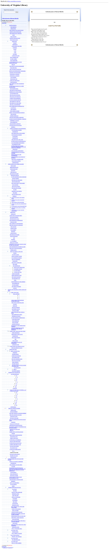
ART (14, 237)
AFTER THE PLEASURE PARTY (16, 215)
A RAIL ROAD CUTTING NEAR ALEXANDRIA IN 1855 (15, 478)
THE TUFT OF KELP (16, 186)
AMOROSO (15, 352)
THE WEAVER (13, 226)
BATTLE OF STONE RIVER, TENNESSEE (17, 71)
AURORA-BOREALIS (14, 115)
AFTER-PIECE (13, 406)
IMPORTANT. (15, 44)
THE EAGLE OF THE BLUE (15, 96)
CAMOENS (13, 422)
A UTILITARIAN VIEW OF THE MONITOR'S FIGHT (15, 63)
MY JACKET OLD (13, 447)
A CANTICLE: (13, 107)
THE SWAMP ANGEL (14, 88)
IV (16, 380)
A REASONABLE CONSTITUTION (16, 479)
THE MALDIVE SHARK (16, 188)
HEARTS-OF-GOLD (14, 455)
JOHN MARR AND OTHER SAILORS (16, 164)
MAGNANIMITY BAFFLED (15, 123)
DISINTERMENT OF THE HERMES (18, 281)
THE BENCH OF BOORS (14, 234)
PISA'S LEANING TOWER (17, 256)
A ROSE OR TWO (13, 349)
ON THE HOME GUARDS (17, 130)
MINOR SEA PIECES (15, 175)
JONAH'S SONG (15, 531)
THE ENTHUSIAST (14, 236)
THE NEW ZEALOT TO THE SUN (16, 225)
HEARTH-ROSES (15, 354)
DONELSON (14, 41)
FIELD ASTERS (15, 322)
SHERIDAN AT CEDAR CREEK (16, 91)
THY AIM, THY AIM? (14, 418)
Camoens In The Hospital (14, 423)
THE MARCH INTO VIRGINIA (16, 33)
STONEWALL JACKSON (14, 74)
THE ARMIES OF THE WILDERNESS (16, 83)
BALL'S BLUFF (13, 36)
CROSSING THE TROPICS (17, 191)
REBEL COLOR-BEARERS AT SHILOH (16, 112)
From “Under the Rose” (15, 535)
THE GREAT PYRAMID (16, 286)
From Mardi (14, 489)
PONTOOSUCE (13, 457)
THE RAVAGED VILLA (14, 218)
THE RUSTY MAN (13, 416)
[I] (16, 375)
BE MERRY (15, 498)
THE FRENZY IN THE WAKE (15, 103)
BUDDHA (13, 239)
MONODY (13, 231)
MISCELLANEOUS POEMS (14, 408)
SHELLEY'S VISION (14, 242)
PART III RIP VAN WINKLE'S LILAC (17, 346)
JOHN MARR (13, 165)
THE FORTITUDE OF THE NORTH (18, 133)
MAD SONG (15, 523)
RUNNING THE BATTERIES (15, 72)
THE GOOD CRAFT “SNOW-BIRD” (18, 183)
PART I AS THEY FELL (15, 351)
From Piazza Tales (14, 538)
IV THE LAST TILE (18, 272)
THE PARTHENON (16, 265)
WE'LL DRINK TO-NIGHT (17, 533)
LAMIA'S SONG (13, 228)
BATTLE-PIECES (12, 25)
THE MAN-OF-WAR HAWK (17, 180)
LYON (13, 35)
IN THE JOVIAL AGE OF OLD (15, 443)
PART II (14, 369)
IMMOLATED (13, 410)
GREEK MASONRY (15, 273)
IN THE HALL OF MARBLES (15, 439)
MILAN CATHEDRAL (16, 259)
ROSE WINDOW (15, 362)
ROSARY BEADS (15, 363)
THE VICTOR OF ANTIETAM (15, 69)
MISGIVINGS (13, 28)
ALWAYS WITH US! (16, 324)
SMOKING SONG (15, 505)
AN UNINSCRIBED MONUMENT (17, 142)
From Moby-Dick (14, 530)
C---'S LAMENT (13, 241)
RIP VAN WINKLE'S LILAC (17, 347)
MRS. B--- (12, 430)
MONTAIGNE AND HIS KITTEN (16, 425)
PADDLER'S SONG (15, 527)
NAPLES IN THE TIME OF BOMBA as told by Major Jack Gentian (18, 390)
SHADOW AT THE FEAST (15, 429)
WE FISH (15, 490)
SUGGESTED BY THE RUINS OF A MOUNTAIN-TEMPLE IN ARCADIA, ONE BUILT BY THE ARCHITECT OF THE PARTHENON (17, 469)
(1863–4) (11, 84)
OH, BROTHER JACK (16, 539)
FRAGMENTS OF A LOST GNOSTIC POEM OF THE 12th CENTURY (17, 245)
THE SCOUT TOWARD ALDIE (17, 159)
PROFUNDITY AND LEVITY (17, 334)
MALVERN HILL (13, 67)
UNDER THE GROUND (16, 355)
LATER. (14, 49)
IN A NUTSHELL (13, 484)
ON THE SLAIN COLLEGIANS (16, 125)
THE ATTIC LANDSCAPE (17, 262)
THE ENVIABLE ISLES (16, 194)
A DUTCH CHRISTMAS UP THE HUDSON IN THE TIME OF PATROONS (17, 329)
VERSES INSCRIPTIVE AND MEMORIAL (18, 128)
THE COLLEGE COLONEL (15, 95)
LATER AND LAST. (15, 55)
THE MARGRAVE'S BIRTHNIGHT (16, 220)
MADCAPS (15, 305)
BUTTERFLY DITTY (16, 309)
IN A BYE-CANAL (15, 254)
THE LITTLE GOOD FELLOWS (17, 302)
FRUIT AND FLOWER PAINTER (16, 435)
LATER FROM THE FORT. (17, 46)
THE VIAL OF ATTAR (16, 360)
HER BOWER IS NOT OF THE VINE (18, 516)
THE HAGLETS (13, 172)
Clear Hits (4, 23)
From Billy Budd (14, 541)
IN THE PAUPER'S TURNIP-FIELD (18, 317)
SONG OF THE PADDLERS (17, 492)
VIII (16, 386)
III (16, 378)
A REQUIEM (15, 149)
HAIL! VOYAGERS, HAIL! (17, 528)
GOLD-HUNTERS (15, 519)
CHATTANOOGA (13, 82)
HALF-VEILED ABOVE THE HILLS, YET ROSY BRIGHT (18, 521)
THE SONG (15, 501)
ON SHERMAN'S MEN (16, 144)
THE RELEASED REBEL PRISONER (16, 117)
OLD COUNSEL (15, 184)
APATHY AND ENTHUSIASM (15, 31)
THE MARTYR (13, 109)
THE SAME (15, 264)
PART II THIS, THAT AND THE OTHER (17, 331)
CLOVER (15, 304)
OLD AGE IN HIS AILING (15, 454)
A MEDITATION (15, 162)
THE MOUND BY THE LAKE (17, 139)
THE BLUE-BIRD (15, 310)
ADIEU (13, 486)
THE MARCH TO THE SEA (15, 101)
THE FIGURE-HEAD (16, 181)
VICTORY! (15, 54)
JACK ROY (13, 170)
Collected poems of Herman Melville (10, 18)
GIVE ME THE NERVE (14, 446)
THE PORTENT (13, 27)
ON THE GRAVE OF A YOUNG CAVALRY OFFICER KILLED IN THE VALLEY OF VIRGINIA (18, 147)
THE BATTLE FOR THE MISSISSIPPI (16, 66)
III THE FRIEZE (17, 270)
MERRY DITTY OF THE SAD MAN (16, 431)
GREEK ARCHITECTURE (16, 275)
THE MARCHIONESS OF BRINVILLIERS (17, 246)
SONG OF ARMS (15, 510)
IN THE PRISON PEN (14, 93)
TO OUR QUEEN (17, 367)
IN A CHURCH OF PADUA (17, 257)
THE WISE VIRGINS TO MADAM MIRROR (17, 413)
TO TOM (13, 466)
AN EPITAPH (15, 136)
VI (16, 383)
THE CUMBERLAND (14, 57)
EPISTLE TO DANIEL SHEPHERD (16, 461)
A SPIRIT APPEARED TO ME (15, 444)
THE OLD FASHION (16, 307)
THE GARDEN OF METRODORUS (16, 223)
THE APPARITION (13, 122)
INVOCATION (15, 503)
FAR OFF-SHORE (15, 178)
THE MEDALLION (13, 436)
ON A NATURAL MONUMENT (17, 150)
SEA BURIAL (15, 500)
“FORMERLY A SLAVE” (14, 120)
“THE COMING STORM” (14, 111)
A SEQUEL (15, 388)
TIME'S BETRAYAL (16, 332)
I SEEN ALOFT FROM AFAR (19, 267)
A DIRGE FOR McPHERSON (15, 98)
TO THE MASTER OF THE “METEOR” (18, 176)
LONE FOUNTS (13, 233)
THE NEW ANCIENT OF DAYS (16, 414)
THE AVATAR (15, 340)
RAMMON (13, 481)
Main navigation (17, 1)
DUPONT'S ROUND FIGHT (15, 38)
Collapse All (5, 547)
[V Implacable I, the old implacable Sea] (18, 206)
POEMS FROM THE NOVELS (14, 487)
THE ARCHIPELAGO (16, 278)
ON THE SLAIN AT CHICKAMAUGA (18, 141)
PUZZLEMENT (13, 472)
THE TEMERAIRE (13, 60)
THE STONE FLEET (14, 39)
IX (16, 405)
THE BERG (15, 192)
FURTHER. (15, 47)
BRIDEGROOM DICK (14, 167)
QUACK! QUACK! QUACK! (17, 512)
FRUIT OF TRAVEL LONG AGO (16, 251)
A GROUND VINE (15, 344)
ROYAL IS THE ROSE (16, 497)
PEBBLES (14, 196)
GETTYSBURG (13, 77)
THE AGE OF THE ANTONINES (16, 248)
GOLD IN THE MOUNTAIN (15, 441)
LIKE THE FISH (15, 495)
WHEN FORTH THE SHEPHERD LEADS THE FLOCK (17, 301)
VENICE (15, 253)
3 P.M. (15, 52)
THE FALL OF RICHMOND (15, 104)
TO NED (15, 189)
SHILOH (13, 64)
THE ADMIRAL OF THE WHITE (16, 464)
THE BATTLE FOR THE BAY (15, 90)
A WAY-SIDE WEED (16, 319)
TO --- (13, 451)
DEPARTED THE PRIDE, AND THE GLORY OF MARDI (18, 514)
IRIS (15, 339)
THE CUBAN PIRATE (16, 337)
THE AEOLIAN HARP (14, 173)
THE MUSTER (13, 114)
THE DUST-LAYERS (14, 475)
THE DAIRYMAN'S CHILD (17, 314)
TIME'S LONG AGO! (14, 438)
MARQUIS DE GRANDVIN (14, 372)
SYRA (15, 280)
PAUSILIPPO (15, 261)
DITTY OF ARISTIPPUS (14, 482)
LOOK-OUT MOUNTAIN (14, 80)
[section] (15, 43)
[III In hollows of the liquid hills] (18, 202)
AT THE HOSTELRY (15, 374)
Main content (11, 1)
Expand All (10, 547)
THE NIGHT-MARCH (14, 217)
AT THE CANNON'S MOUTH (15, 99)
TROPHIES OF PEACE (16, 316)
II (17, 377)
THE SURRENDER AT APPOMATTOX (16, 106)
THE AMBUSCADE (15, 357)
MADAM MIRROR (13, 411)
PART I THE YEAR (14, 292)
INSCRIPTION (15, 131)
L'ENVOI (15, 288)
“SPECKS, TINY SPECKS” (17, 536)
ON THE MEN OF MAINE (17, 134)
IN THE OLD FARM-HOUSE (15, 449)
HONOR (13, 433)
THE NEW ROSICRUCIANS (17, 359)
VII (16, 385)
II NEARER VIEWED (18, 269)
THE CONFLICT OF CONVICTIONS (16, 30)
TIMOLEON (12, 212)
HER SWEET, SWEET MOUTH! (17, 517)
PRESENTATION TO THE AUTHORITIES (16, 155)
